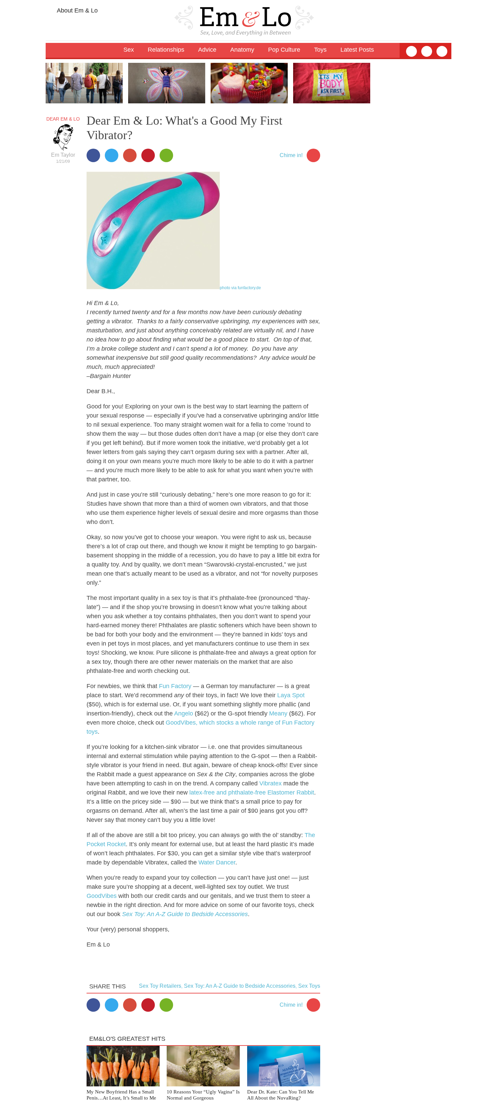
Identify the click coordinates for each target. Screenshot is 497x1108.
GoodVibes (102, 895)
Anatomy (242, 49)
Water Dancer (216, 862)
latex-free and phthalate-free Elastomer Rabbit (251, 792)
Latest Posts (357, 49)
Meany (278, 713)
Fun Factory (175, 686)
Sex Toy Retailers (160, 986)
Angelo (183, 713)
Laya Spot (291, 695)
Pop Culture (284, 49)
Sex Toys (309, 986)
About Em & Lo (76, 10)
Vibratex (270, 783)
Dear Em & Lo (63, 119)
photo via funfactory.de (240, 287)
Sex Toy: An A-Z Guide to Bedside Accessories (185, 914)
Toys (320, 49)
